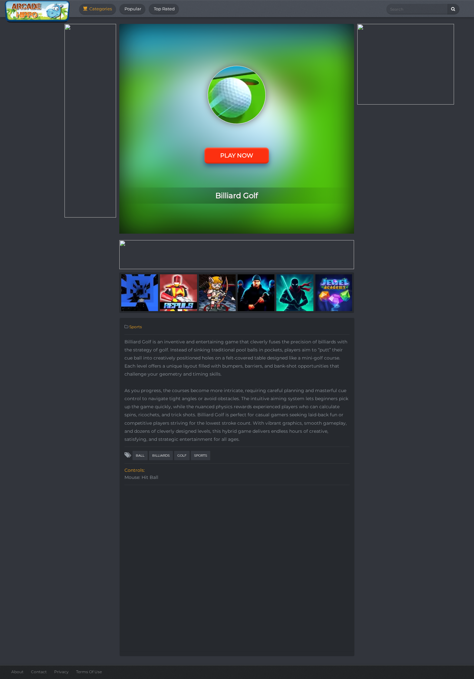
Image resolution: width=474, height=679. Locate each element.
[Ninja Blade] (294, 292)
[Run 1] (139, 292)
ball (140, 455)
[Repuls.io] (178, 292)
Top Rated (164, 8)
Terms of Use (89, 671)
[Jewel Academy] (333, 292)
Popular (132, 8)
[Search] (453, 9)
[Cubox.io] (217, 292)
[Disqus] (237, 569)
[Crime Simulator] (256, 292)
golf (181, 455)
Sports (135, 326)
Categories (100, 8)
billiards (161, 455)
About (17, 671)
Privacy (61, 671)
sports (200, 455)
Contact (39, 671)
